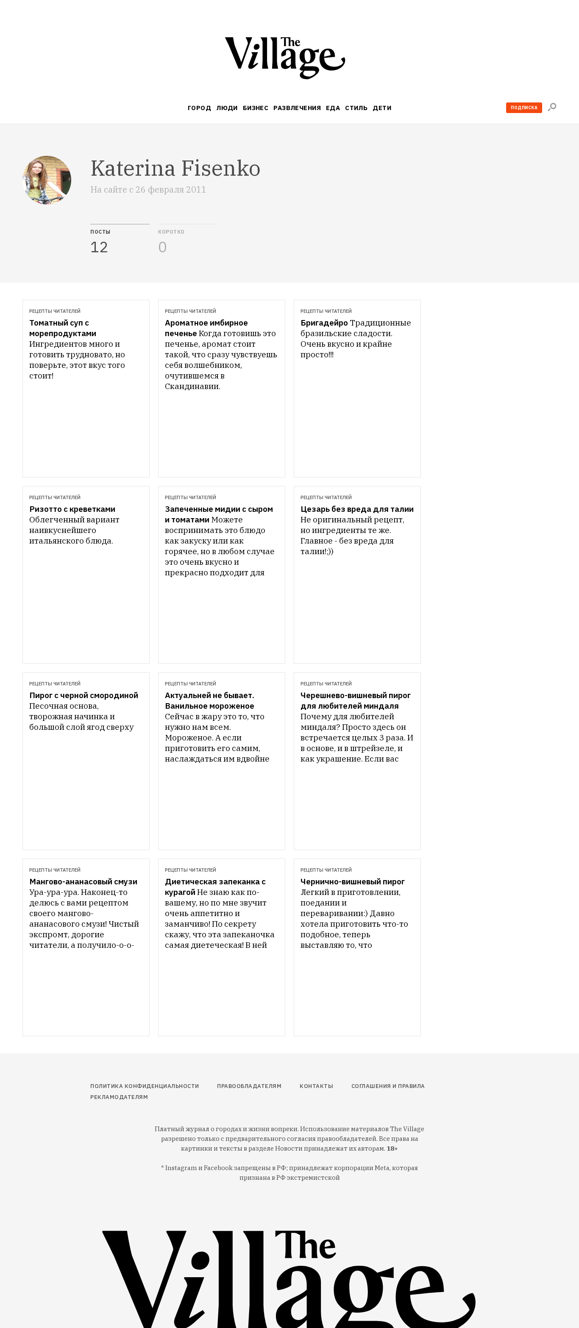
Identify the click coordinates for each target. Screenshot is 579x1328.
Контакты (316, 1086)
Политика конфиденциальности (144, 1086)
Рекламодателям (119, 1097)
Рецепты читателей (55, 311)
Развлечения (297, 107)
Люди (227, 107)
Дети (382, 107)
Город (199, 107)
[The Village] (289, 60)
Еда (333, 107)
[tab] (120, 239)
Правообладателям (249, 1086)
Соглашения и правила (388, 1086)
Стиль (356, 107)
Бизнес (256, 107)
